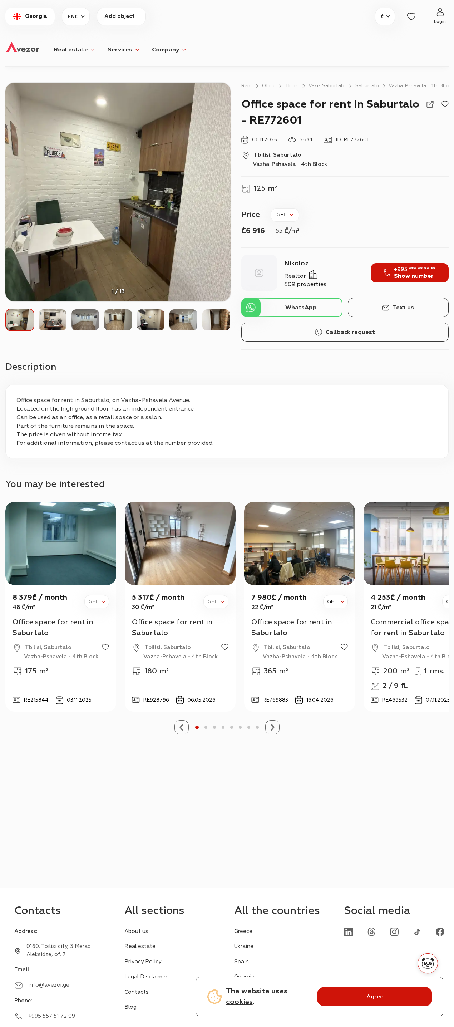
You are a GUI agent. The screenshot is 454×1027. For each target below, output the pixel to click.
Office (269, 86)
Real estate (71, 49)
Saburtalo (367, 86)
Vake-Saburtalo (327, 86)
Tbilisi (292, 86)
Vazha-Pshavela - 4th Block (421, 86)
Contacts (136, 992)
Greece (243, 931)
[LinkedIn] (348, 931)
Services (120, 49)
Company (165, 49)
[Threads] (371, 931)
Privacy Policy (142, 961)
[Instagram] (394, 931)
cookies (239, 1001)
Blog (130, 1007)
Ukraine (243, 946)
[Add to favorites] (445, 104)
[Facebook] (440, 931)
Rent (246, 86)
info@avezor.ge (48, 985)
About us (136, 931)
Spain (241, 961)
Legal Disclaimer (145, 976)
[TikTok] (417, 931)
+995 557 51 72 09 (51, 1016)
